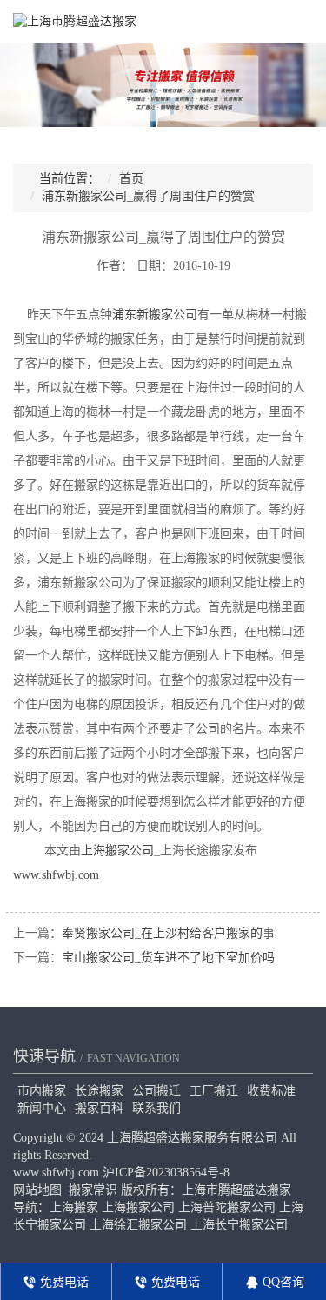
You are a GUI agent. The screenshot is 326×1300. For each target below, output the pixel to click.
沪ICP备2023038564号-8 (166, 1172)
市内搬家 (41, 1090)
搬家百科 (99, 1108)
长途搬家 (99, 1090)
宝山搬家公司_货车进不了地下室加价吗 (168, 957)
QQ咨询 (281, 1282)
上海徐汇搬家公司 (138, 1224)
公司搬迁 (156, 1090)
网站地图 (37, 1189)
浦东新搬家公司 (154, 314)
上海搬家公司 (117, 850)
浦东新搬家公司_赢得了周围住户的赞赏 (148, 196)
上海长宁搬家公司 (239, 1224)
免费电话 (63, 1282)
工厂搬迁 (214, 1090)
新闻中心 (41, 1108)
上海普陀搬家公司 (227, 1207)
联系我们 (156, 1108)
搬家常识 (93, 1189)
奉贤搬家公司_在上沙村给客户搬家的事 (168, 933)
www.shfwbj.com (56, 874)
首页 (131, 178)
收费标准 (271, 1090)
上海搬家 (74, 1207)
